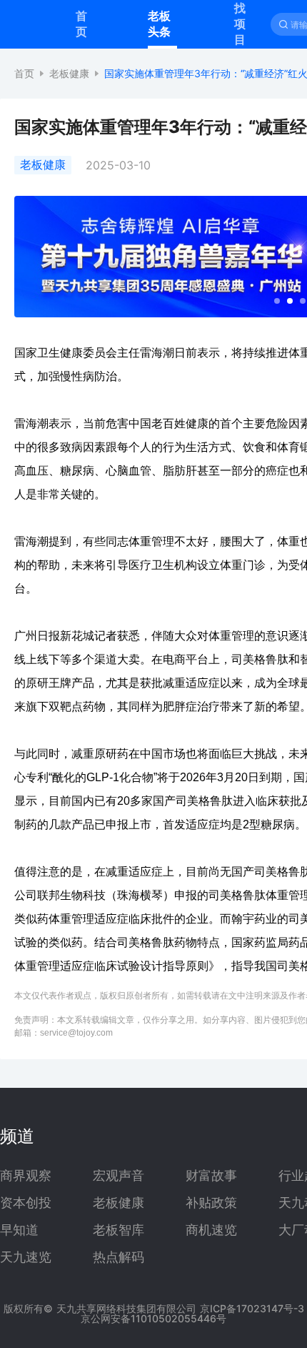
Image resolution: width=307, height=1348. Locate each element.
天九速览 (25, 1257)
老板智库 (118, 1230)
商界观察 (25, 1175)
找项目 (240, 23)
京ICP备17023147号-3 (252, 1308)
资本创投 (25, 1202)
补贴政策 (211, 1202)
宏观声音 (118, 1175)
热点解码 (118, 1257)
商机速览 (211, 1230)
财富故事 (211, 1175)
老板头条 (159, 24)
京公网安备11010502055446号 (153, 1318)
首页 (81, 24)
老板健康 (69, 73)
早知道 (19, 1230)
